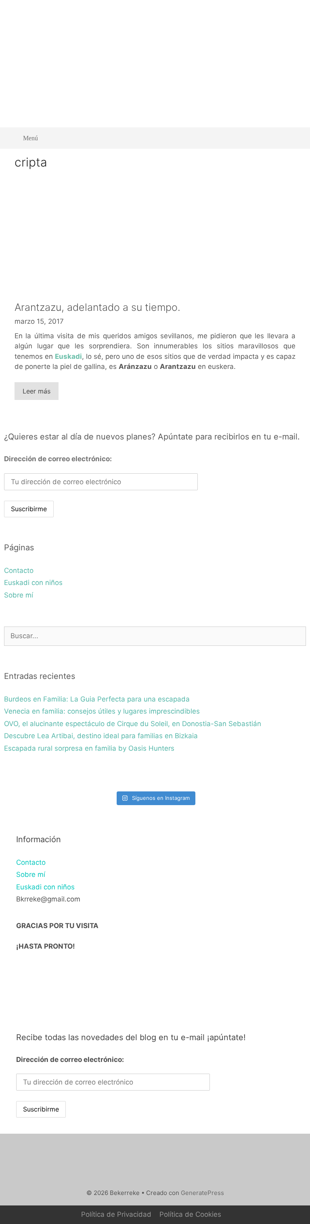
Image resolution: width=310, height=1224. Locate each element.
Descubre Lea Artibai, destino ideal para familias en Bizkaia (101, 736)
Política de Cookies (190, 1214)
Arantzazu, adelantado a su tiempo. (97, 307)
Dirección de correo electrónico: (58, 459)
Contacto (19, 570)
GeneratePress (202, 1193)
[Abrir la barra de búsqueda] (294, 138)
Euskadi (68, 356)
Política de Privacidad (116, 1214)
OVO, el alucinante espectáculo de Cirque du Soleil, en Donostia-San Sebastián (132, 724)
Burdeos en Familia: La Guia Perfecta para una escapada (97, 699)
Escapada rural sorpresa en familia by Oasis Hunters (89, 748)
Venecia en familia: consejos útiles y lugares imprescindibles (102, 711)
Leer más (36, 391)
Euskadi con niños (33, 583)
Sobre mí (18, 595)
